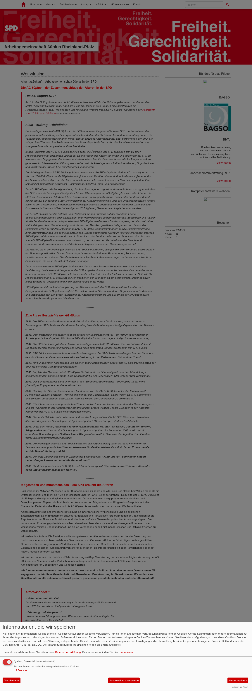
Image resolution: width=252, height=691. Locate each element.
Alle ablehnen (12, 680)
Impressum (126, 652)
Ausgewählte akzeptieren (124, 680)
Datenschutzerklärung (68, 652)
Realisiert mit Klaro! (239, 687)
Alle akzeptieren (237, 680)
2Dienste (20, 670)
